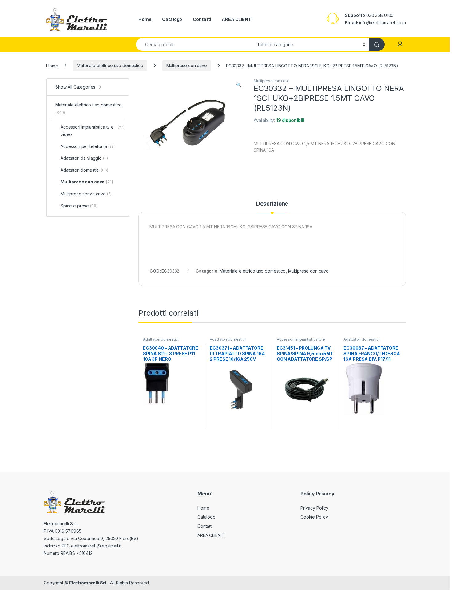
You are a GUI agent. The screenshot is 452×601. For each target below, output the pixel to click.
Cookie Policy (314, 516)
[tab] (272, 206)
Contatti (202, 19)
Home (144, 19)
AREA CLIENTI (237, 19)
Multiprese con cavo (186, 65)
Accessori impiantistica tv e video (301, 341)
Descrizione (272, 204)
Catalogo (172, 19)
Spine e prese (79, 205)
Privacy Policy (314, 508)
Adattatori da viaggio (84, 158)
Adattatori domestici (161, 339)
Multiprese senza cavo (86, 193)
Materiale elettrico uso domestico (110, 65)
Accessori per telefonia (88, 146)
